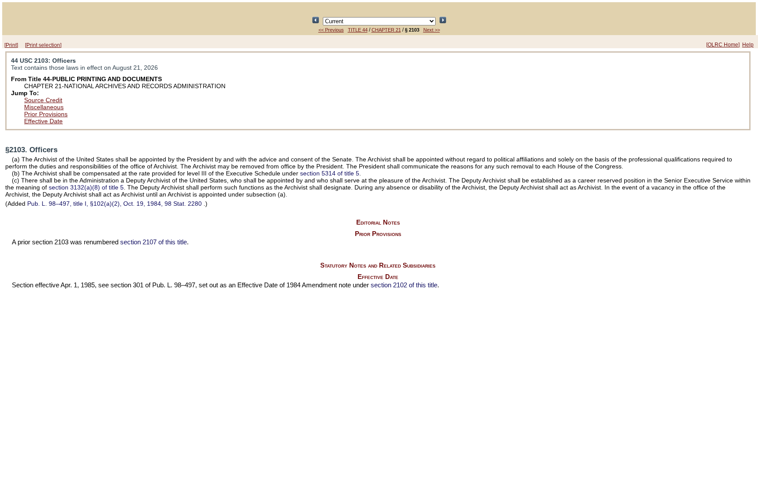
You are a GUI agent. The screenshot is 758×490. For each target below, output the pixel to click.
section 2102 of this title (404, 285)
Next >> (431, 29)
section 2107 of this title (153, 242)
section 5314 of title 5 (329, 173)
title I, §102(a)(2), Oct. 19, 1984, (114, 203)
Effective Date (43, 121)
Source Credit (43, 100)
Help (748, 45)
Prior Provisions (46, 114)
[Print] (11, 45)
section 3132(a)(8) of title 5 (86, 187)
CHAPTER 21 (386, 29)
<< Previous (331, 29)
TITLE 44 (358, 29)
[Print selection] (43, 45)
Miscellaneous (44, 107)
